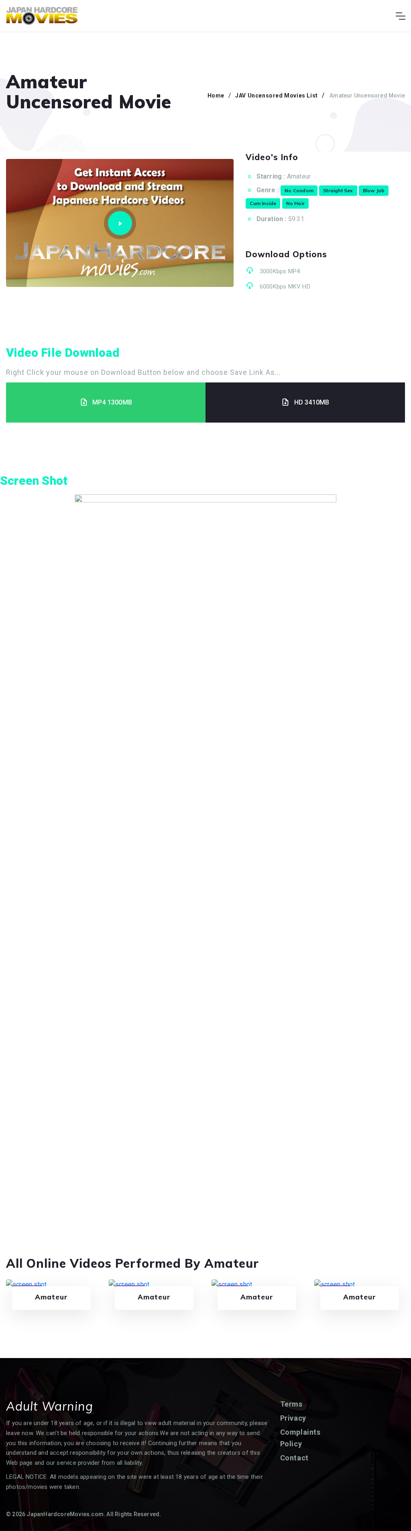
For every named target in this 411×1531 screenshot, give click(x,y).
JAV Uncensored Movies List (276, 95)
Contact (294, 1458)
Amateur (299, 176)
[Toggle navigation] (400, 16)
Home (216, 95)
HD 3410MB (312, 402)
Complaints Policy (300, 1438)
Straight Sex (338, 190)
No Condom (299, 190)
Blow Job (374, 190)
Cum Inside (263, 203)
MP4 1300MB (112, 402)
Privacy (293, 1418)
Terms (291, 1404)
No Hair (295, 203)
